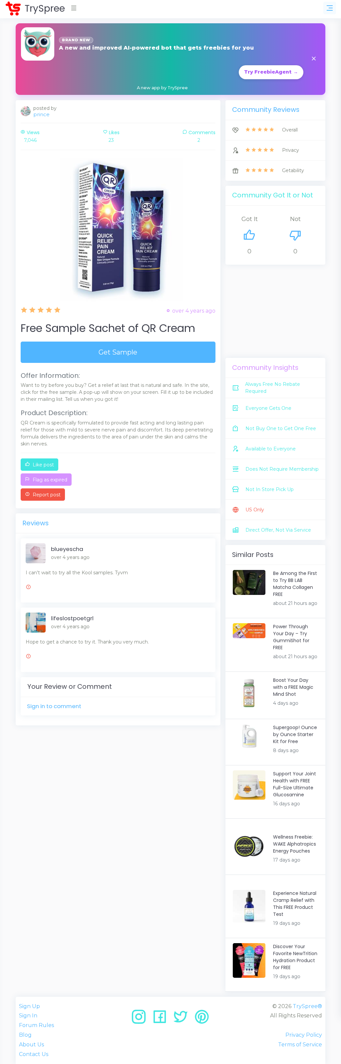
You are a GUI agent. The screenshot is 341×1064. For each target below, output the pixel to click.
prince (41, 114)
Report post (46, 495)
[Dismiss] (313, 59)
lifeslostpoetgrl (72, 618)
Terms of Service (300, 1044)
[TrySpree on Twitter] (182, 1019)
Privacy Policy (303, 1035)
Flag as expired (49, 480)
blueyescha (67, 549)
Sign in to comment (54, 706)
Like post (42, 465)
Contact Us (33, 1054)
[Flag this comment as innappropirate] (28, 588)
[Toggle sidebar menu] (329, 8)
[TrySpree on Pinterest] (201, 1019)
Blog (25, 1035)
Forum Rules (36, 1025)
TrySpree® (307, 1006)
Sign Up (29, 1006)
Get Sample (118, 352)
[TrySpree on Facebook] (162, 1019)
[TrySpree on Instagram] (141, 1019)
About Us (31, 1044)
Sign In (28, 1015)
